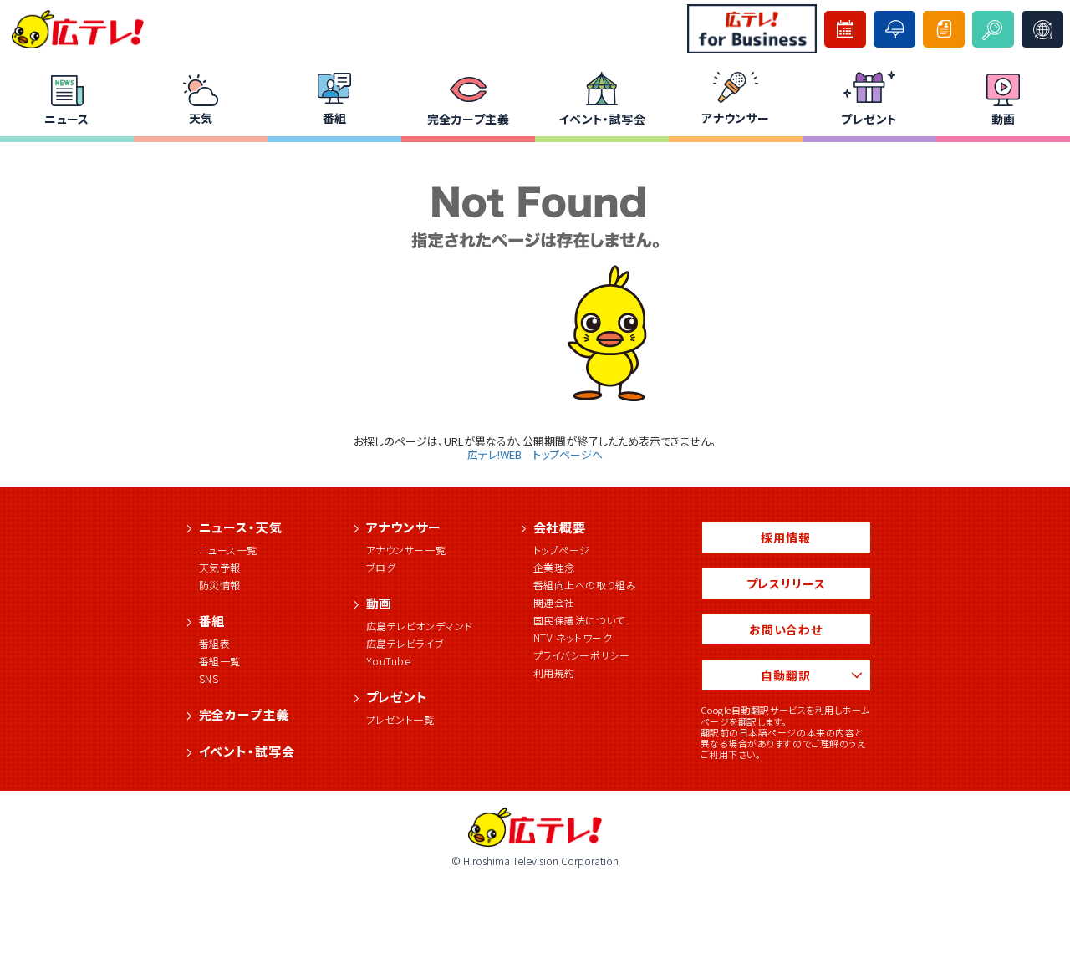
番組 (335, 118)
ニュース (66, 118)
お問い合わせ (786, 629)
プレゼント (869, 118)
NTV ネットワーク (573, 637)
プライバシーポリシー (581, 655)
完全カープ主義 (468, 118)
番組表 (215, 643)
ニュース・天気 (241, 527)
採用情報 (785, 537)
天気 (201, 118)
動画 (1003, 118)
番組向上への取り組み (585, 585)
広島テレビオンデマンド (420, 626)
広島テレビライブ (405, 643)
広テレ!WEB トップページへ (535, 454)
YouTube (388, 661)
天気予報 (220, 567)
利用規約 (554, 672)
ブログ (381, 567)
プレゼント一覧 (400, 719)
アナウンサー (735, 118)
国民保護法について (579, 620)
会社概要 (560, 527)
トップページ (562, 550)
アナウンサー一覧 (406, 550)
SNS (209, 678)
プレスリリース (786, 583)
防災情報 (220, 585)
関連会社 (554, 602)
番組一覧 (220, 661)
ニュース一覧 (228, 550)
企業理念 (554, 567)
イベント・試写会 (601, 118)
